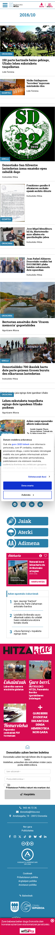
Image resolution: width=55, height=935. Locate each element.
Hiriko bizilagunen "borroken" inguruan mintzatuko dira (38, 83)
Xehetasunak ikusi (37, 476)
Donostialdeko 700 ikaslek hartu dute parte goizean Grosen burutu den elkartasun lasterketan (25, 370)
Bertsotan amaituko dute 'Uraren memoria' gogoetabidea (25, 323)
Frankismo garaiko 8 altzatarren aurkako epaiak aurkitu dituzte (39, 188)
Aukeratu (25, 495)
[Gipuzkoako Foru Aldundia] (27, 907)
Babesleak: (27, 895)
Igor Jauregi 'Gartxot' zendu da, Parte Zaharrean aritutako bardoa (28, 604)
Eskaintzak (40, 721)
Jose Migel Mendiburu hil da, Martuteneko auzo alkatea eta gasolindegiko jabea (39, 233)
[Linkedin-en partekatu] (32, 504)
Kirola (5, 159)
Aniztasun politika (28, 885)
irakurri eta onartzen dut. (28, 787)
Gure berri (40, 713)
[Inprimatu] (40, 504)
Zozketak (40, 717)
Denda (40, 724)
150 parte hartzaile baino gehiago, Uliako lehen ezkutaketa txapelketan (26, 63)
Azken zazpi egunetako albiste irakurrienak (40, 422)
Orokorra (7, 54)
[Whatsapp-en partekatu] (23, 504)
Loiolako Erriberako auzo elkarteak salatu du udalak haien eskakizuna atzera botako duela (28, 618)
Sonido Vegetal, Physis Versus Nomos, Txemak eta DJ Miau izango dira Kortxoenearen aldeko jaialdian (41, 433)
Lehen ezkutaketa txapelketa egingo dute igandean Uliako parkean (22, 404)
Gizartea (6, 93)
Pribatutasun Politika (16, 787)
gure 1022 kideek (20, 444)
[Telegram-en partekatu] (15, 504)
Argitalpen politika (27, 881)
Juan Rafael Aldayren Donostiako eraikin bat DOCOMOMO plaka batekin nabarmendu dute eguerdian (39, 264)
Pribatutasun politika (27, 877)
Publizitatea (27, 830)
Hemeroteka (40, 728)
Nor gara (40, 732)
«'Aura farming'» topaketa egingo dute (27, 632)
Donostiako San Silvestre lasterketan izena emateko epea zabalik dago (24, 168)
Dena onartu (27, 485)
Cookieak (27, 873)
